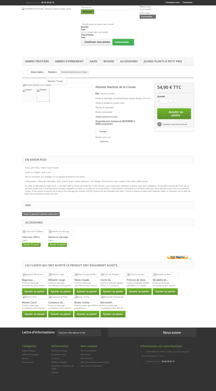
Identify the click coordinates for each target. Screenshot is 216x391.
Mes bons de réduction (91, 366)
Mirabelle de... (160, 280)
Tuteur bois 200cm (31, 237)
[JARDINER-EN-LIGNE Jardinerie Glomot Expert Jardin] (49, 30)
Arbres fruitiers (37, 61)
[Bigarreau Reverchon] (35, 274)
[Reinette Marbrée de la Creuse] (28, 95)
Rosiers (108, 61)
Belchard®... (107, 302)
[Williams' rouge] (61, 274)
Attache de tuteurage (58, 237)
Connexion (187, 2)
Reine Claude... (82, 280)
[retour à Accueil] (25, 72)
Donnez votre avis (103, 137)
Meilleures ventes (59, 351)
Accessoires (129, 61)
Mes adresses (87, 358)
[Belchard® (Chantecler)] (114, 297)
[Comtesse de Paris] (61, 297)
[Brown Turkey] (87, 297)
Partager (103, 131)
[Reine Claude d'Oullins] (87, 274)
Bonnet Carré (29, 302)
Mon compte (89, 346)
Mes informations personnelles (95, 362)
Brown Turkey (81, 302)
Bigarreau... (28, 280)
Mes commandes (88, 351)
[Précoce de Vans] (140, 274)
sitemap (55, 372)
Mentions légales (59, 362)
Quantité (161, 96)
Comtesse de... (56, 302)
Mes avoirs (86, 354)
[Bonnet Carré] (35, 297)
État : (98, 93)
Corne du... (107, 280)
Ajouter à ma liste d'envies (175, 124)
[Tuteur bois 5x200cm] (35, 231)
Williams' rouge (56, 280)
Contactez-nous (173, 2)
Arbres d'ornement (69, 61)
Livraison (55, 358)
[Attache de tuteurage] (61, 231)
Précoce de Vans (136, 280)
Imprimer (104, 141)
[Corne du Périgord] (114, 274)
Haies (93, 61)
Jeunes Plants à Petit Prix (163, 61)
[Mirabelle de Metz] (166, 274)
